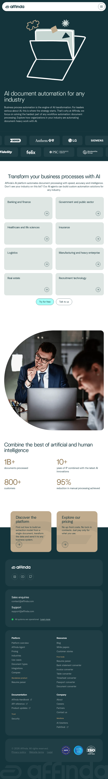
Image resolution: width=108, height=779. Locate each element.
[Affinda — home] (14, 6)
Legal (50, 752)
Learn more (45, 619)
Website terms (36, 752)
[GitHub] (30, 577)
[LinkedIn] (15, 577)
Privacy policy (19, 752)
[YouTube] (22, 577)
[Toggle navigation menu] (101, 6)
